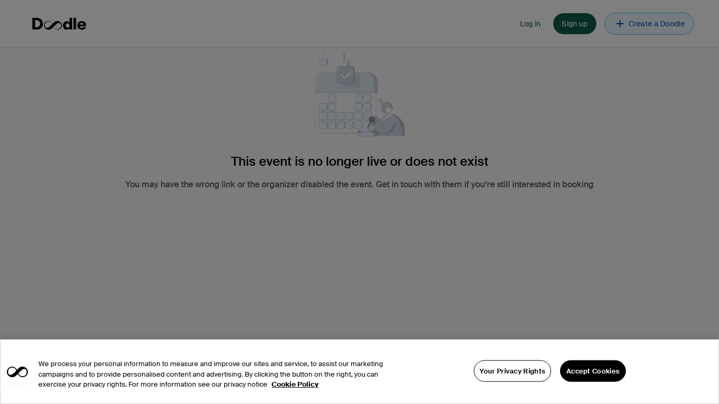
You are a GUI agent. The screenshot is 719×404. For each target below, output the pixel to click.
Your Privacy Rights (512, 370)
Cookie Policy (295, 384)
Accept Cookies (593, 370)
